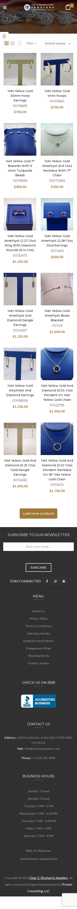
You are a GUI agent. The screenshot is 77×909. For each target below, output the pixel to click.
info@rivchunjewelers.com (42, 748)
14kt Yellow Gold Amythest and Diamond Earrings (20, 390)
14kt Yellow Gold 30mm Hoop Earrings (20, 95)
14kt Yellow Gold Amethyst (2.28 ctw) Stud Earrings (57, 240)
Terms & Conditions (38, 626)
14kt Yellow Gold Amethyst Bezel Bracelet (57, 315)
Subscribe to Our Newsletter (39, 535)
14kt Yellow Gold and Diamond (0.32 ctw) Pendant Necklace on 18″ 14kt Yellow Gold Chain (57, 470)
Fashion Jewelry (38, 663)
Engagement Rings (38, 648)
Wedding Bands (38, 655)
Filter (30, 43)
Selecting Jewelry (38, 633)
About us (38, 611)
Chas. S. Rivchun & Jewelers (48, 878)
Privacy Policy (39, 618)
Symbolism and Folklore (38, 641)
